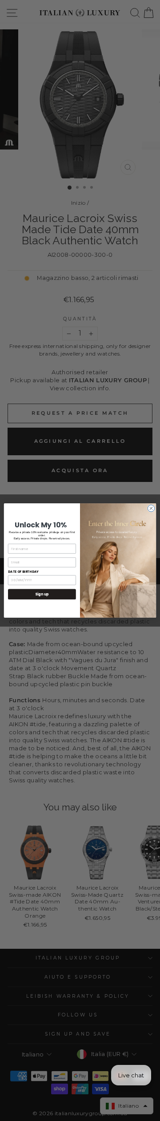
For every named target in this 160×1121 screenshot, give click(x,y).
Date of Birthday (23, 571)
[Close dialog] (151, 508)
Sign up (42, 594)
